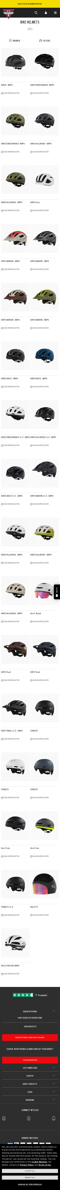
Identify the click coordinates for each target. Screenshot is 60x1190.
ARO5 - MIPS (7, 85)
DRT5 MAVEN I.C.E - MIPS (41, 496)
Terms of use (44, 1165)
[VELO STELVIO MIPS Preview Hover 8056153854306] (15, 943)
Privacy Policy (27, 1165)
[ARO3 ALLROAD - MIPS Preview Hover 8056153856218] (44, 532)
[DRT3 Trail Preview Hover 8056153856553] (15, 649)
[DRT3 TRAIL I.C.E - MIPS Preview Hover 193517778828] (15, 708)
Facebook (4, 1118)
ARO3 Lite (35, 202)
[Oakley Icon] (9, 13)
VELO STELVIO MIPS (10, 965)
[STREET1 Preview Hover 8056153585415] (15, 766)
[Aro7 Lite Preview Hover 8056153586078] (44, 825)
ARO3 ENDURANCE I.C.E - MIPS (15, 437)
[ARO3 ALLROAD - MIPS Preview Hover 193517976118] (15, 532)
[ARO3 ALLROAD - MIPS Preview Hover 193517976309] (44, 121)
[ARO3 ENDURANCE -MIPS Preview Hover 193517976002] (15, 121)
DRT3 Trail (6, 672)
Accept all (30, 1171)
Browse (16, 40)
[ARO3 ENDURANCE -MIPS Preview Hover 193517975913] (44, 62)
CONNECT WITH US (30, 1110)
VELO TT (34, 907)
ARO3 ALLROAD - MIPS (41, 143)
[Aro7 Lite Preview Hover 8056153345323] (15, 825)
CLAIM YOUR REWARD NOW (30, 1060)
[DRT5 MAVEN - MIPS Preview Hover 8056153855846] (44, 297)
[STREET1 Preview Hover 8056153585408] (44, 708)
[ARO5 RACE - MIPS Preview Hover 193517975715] (44, 355)
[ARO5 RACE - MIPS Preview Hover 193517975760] (15, 355)
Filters (46, 40)
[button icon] (36, 13)
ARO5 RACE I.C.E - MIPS (11, 496)
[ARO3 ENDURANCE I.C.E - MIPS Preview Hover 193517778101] (15, 414)
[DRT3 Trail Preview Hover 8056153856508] (44, 649)
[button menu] (55, 13)
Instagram (28, 1118)
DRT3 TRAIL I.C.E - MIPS (12, 731)
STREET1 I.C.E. (7, 907)
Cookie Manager (39, 1162)
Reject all (30, 1177)
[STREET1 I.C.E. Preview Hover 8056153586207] (15, 884)
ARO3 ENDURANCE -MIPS (42, 85)
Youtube (53, 1118)
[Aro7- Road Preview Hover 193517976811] (44, 590)
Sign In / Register (45, 13)
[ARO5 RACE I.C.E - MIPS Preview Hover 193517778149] (15, 473)
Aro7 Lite (5, 848)
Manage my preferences (30, 1184)
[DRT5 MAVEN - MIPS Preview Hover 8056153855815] (15, 238)
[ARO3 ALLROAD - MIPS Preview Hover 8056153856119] (15, 590)
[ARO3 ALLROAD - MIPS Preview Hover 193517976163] (15, 179)
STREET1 (34, 731)
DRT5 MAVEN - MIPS (10, 261)
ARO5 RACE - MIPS (9, 378)
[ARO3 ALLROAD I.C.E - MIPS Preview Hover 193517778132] (44, 414)
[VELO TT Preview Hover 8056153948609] (44, 884)
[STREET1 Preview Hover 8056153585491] (44, 766)
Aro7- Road (35, 613)
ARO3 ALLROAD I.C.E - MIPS (43, 437)
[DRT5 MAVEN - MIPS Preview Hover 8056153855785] (15, 297)
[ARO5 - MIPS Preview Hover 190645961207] (15, 62)
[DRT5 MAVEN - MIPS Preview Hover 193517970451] (44, 238)
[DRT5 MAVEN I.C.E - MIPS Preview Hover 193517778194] (44, 473)
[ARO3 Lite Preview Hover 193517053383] (44, 179)
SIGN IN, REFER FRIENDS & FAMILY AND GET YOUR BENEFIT (30, 1037)
